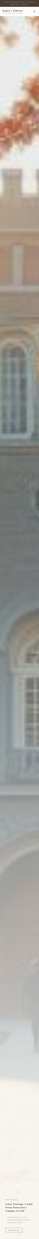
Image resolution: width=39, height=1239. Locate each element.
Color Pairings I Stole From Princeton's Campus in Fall (19, 1207)
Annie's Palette (12, 10)
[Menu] (34, 11)
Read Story (14, 1230)
